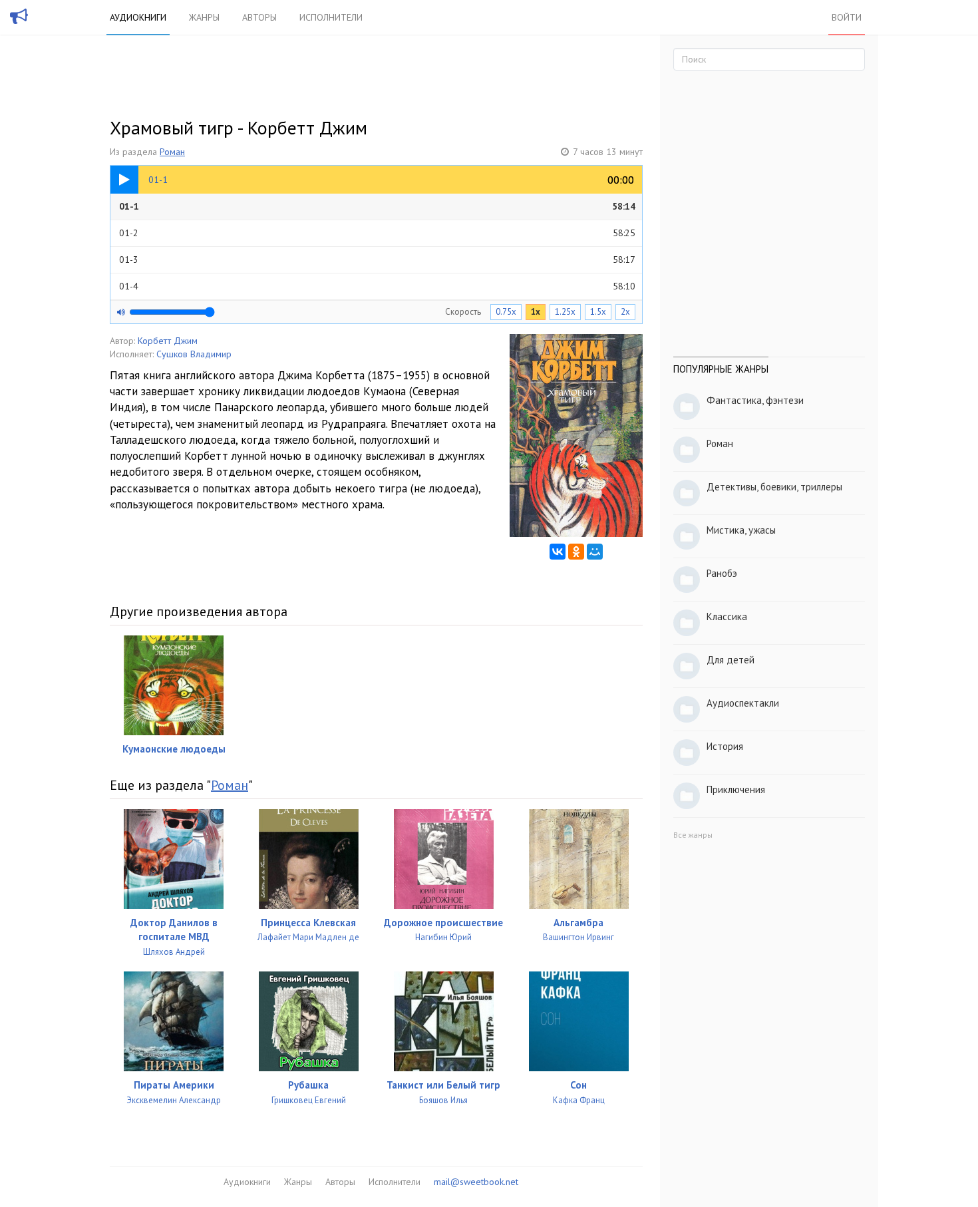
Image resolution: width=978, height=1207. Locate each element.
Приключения (736, 789)
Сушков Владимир (194, 354)
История (725, 746)
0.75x (506, 311)
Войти (847, 17)
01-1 (377, 206)
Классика (727, 616)
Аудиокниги (138, 17)
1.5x (598, 311)
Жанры (204, 17)
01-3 (377, 259)
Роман (172, 152)
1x (535, 311)
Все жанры (693, 835)
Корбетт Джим (168, 341)
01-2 (377, 233)
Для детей (730, 659)
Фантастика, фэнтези (755, 400)
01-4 (377, 286)
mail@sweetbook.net (476, 1182)
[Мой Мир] (595, 552)
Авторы (259, 17)
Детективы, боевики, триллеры (774, 486)
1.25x (565, 311)
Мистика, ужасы (741, 530)
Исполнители (331, 17)
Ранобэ (722, 573)
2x (625, 311)
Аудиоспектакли (743, 703)
